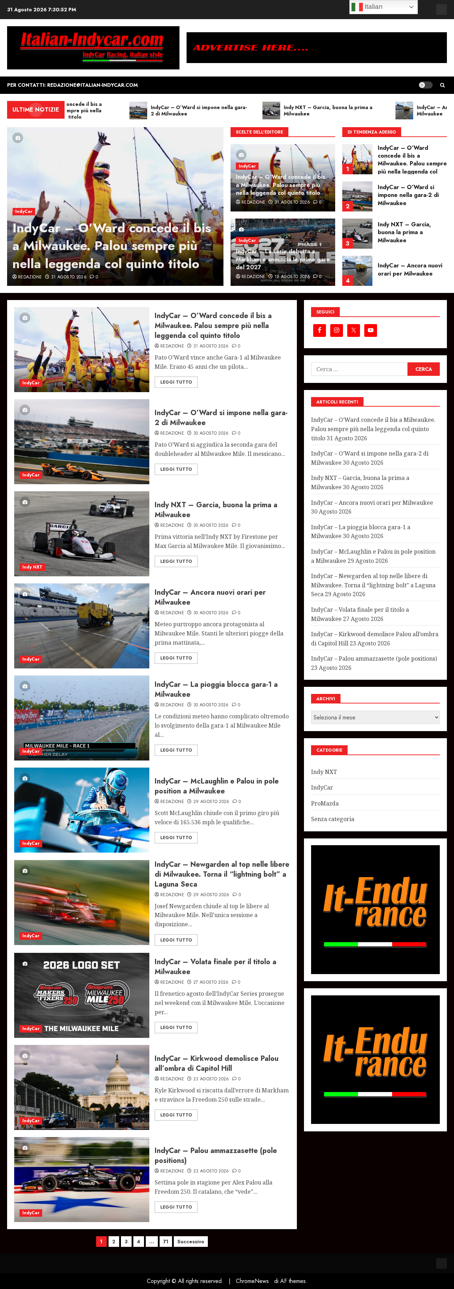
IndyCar (23, 211)
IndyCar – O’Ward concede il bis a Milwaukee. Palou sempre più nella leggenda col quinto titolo (111, 246)
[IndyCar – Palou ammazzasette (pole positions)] (81, 1179)
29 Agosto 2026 (211, 802)
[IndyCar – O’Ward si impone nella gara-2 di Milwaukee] (357, 159)
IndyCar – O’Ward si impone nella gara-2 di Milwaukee (408, 158)
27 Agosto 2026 (211, 982)
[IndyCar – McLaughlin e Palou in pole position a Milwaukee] (81, 810)
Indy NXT (32, 567)
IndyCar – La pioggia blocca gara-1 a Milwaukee (406, 270)
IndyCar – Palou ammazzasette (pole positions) (216, 1156)
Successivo (190, 1241)
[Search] (442, 85)
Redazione (30, 277)
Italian (373, 6)
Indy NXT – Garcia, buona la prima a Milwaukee (404, 195)
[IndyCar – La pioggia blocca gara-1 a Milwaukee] (357, 271)
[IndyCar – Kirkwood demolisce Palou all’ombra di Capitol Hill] (81, 1087)
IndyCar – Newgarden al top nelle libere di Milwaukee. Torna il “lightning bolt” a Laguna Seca (222, 874)
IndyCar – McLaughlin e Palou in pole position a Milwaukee (217, 786)
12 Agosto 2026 (292, 277)
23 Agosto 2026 (211, 1079)
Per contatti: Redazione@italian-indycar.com (72, 85)
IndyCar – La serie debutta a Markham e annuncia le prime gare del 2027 (283, 259)
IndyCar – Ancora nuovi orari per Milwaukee (410, 232)
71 (165, 1241)
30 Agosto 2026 (211, 433)
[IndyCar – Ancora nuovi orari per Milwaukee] (357, 234)
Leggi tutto (176, 382)
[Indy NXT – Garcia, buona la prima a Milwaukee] (357, 196)
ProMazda (325, 803)
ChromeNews (252, 1281)
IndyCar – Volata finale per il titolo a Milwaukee (215, 967)
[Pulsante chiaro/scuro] (426, 85)
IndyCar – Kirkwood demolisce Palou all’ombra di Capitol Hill (216, 1063)
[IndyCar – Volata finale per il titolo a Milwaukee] (81, 995)
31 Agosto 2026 (69, 277)
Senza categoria (332, 819)
